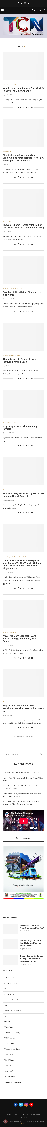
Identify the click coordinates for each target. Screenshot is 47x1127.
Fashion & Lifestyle (11, 1000)
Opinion (7, 1021)
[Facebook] (18, 3)
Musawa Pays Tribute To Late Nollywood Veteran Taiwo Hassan (30, 943)
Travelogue (8, 1065)
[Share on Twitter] (21, 107)
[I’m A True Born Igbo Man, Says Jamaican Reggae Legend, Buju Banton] (23, 614)
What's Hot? (8, 1071)
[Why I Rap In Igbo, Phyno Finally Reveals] (23, 404)
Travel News (8, 1054)
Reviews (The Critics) (12, 1032)
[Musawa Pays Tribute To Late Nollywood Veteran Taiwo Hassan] (10, 944)
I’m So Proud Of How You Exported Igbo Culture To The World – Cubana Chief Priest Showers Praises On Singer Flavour (22, 564)
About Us (10, 1114)
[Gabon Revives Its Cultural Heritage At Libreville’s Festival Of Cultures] (10, 960)
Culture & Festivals (8, 355)
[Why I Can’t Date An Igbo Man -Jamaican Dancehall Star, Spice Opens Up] (23, 683)
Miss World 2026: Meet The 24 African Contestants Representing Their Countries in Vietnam (21, 802)
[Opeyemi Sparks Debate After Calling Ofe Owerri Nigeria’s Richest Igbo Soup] (23, 203)
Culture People (7, 556)
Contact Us (23, 1117)
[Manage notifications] (6, 1121)
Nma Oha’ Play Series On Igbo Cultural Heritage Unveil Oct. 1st (23, 494)
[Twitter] (21, 3)
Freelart (23, 1123)
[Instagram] (25, 3)
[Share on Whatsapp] (29, 107)
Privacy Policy (35, 1114)
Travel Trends (9, 1060)
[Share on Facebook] (18, 107)
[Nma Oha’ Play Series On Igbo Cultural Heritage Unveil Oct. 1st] (23, 471)
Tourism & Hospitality (12, 1049)
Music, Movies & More (9, 288)
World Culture (7, 151)
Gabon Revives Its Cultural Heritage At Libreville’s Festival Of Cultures (31, 958)
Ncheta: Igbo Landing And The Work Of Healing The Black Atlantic (23, 89)
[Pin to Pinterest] (23, 107)
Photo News (8, 1027)
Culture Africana (10, 989)
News (4, 84)
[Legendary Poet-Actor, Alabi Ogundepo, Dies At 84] (10, 929)
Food (4, 221)
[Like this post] (15, 107)
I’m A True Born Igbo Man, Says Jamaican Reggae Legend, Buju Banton (19, 638)
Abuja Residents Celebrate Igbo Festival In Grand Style (19, 360)
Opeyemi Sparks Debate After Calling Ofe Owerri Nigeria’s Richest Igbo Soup (23, 226)
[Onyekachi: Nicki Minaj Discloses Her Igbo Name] (23, 270)
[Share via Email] (32, 107)
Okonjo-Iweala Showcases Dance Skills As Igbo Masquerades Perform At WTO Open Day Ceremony (23, 158)
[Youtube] (28, 3)
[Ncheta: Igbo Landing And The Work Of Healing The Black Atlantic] (23, 66)
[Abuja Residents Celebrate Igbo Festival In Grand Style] (23, 337)
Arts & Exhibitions (11, 978)
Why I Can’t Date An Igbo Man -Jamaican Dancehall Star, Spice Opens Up (23, 708)
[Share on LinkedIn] (26, 107)
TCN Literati (12, 84)
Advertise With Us (21, 1114)
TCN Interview (9, 1038)
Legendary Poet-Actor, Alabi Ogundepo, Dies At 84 (21, 772)
